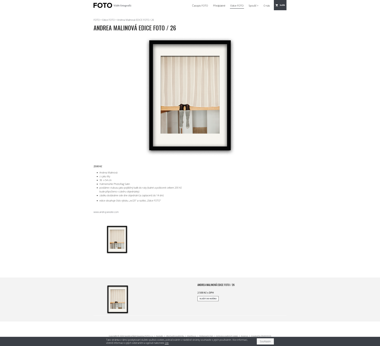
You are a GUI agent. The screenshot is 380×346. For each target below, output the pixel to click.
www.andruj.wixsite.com (106, 212)
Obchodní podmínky (175, 336)
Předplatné (219, 5)
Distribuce (191, 336)
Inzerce (244, 336)
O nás (266, 5)
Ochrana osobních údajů (227, 336)
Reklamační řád (206, 336)
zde (167, 343)
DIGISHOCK (266, 336)
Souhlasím (265, 341)
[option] (190, 96)
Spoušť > (253, 5)
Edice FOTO (237, 5)
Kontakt (159, 336)
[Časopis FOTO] (102, 5)
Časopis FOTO (200, 5)
